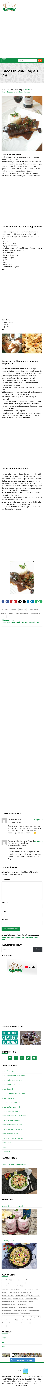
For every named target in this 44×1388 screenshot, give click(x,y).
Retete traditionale (8, 1323)
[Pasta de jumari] (19, 1256)
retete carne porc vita (8, 1301)
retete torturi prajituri (9, 1320)
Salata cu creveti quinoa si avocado (15, 1165)
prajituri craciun (26, 1292)
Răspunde (38, 819)
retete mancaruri (34, 1310)
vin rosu (3, 617)
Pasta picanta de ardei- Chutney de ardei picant (21, 622)
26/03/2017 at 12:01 (15, 848)
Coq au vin (22, 609)
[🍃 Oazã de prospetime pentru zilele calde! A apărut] (4, 1355)
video (4, 1326)
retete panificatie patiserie (10, 1313)
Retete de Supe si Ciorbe (11, 1120)
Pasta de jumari (8, 1240)
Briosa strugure (8, 620)
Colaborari (6, 1152)
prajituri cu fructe (21, 1295)
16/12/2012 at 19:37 (15, 822)
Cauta (38, 949)
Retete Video (6, 1143)
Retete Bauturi (7, 1089)
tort (27, 1323)
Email (4, 911)
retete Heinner (6, 1310)
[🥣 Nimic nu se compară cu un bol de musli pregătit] (32, 1355)
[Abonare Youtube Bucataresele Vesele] (22, 967)
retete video (20, 1323)
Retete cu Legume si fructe (12, 1080)
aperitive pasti (6, 1283)
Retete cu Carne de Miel (11, 1107)
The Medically (23, 1385)
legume (30, 1289)
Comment (6, 880)
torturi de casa (35, 1323)
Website (5, 919)
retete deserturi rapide (9, 1307)
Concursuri (6, 1147)
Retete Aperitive (8, 1071)
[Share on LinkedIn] (30, 601)
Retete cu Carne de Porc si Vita (13, 1075)
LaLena (4, 1342)
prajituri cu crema (7, 1295)
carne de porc (6, 1286)
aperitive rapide (19, 1283)
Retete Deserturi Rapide (11, 1111)
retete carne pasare (7, 613)
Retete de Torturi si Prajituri (12, 1138)
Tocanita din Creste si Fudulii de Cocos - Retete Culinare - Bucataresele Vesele (22, 843)
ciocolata (33, 1286)
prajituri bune (14, 1292)
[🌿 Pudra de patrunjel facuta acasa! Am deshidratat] (16, 1355)
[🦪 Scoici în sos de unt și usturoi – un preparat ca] (40, 1355)
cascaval (25, 1286)
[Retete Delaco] (22, 1039)
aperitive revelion (31, 1283)
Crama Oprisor (33, 609)
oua (37, 1289)
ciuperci (13, 609)
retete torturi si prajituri (25, 1320)
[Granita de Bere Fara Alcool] (19, 1222)
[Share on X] (22, 601)
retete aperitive (18, 1298)
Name (5, 902)
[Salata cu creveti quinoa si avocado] (19, 1181)
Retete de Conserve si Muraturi (13, 1093)
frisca (24, 1289)
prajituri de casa (34, 1295)
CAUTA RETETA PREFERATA (12, 945)
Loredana (26, 89)
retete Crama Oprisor (22, 613)
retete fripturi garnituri (26, 1307)
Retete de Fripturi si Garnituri (13, 1129)
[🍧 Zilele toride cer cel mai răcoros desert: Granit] (36, 1355)
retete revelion (35, 613)
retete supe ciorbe (34, 1317)
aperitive (15, 1280)
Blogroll (4, 1338)
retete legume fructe (20, 1310)
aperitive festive (25, 1280)
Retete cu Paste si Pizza (10, 1134)
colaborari (5, 1289)
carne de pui (4, 609)
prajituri (4, 1292)
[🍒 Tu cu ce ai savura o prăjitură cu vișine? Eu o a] (20, 1355)
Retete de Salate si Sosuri (11, 1102)
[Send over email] (38, 601)
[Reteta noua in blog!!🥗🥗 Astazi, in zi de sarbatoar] (8, 1355)
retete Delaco (22, 1304)
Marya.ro (5, 1347)
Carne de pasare (8, 92)
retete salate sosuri (8, 1317)
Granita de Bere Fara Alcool (12, 1206)
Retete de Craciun (22, 92)
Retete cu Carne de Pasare (12, 1125)
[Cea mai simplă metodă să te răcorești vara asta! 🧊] (12, 1355)
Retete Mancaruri (8, 1098)
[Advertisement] (22, 34)
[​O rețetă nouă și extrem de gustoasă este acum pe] (28, 1355)
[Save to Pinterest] (13, 601)
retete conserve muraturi (25, 1301)
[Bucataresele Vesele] (9, 6)
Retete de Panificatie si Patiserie (14, 1116)
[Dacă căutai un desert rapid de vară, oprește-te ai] (24, 1355)
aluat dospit (6, 1280)
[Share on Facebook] (5, 601)
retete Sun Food (21, 1317)
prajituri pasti (6, 1298)
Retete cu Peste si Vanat (11, 1084)
